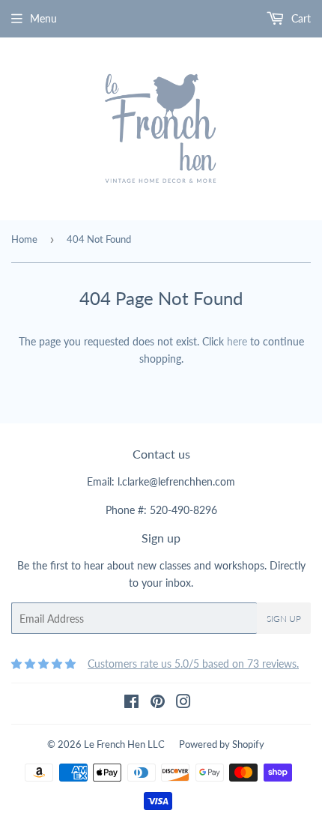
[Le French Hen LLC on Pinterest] (157, 703)
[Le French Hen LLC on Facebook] (131, 703)
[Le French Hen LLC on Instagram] (183, 703)
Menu (43, 18)
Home (24, 239)
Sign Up (284, 618)
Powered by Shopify (221, 744)
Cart (299, 18)
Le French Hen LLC (124, 744)
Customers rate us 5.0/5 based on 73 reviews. (193, 663)
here (237, 341)
